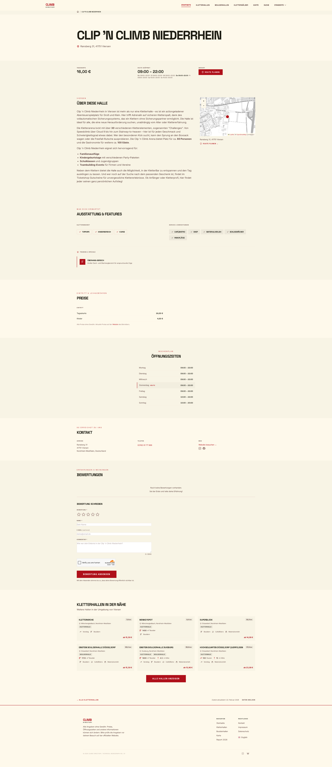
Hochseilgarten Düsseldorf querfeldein (221, 647)
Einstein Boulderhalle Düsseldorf (97, 647)
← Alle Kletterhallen (87, 700)
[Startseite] (78, 12)
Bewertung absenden (96, 574)
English (244, 737)
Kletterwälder (241, 5)
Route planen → (210, 144)
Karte (256, 5)
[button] (227, 117)
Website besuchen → (208, 445)
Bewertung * (82, 510)
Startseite (186, 5)
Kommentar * (82, 539)
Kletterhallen (202, 5)
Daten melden (248, 700)
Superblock (206, 619)
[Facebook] (204, 448)
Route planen (212, 72)
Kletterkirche (86, 619)
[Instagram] (200, 448)
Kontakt (241, 723)
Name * (79, 520)
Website (115, 324)
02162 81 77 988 (145, 445)
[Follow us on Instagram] (243, 753)
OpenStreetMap (241, 134)
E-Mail (83, 530)
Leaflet (231, 134)
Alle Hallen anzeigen (166, 678)
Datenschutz (243, 731)
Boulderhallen (222, 5)
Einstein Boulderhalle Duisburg (156, 647)
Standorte (279, 5)
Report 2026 (221, 740)
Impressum (243, 727)
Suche (266, 5)
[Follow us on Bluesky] (248, 753)
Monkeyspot (146, 619)
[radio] (79, 514)
